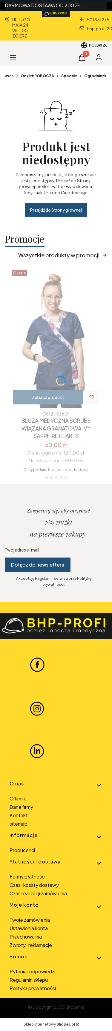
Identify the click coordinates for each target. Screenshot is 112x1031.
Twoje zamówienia (30, 920)
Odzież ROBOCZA (37, 76)
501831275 (98, 19)
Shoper (72, 1007)
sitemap (18, 824)
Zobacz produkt (48, 397)
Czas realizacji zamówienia (38, 893)
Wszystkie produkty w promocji (58, 255)
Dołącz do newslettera (37, 564)
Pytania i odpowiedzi (32, 971)
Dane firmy (21, 807)
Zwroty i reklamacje (31, 945)
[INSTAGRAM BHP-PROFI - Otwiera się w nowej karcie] (37, 708)
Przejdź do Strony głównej (56, 210)
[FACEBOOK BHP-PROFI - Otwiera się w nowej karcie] (37, 664)
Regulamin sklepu (29, 980)
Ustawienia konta (29, 928)
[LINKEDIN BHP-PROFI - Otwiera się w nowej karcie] (37, 751)
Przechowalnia (26, 936)
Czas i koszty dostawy (34, 885)
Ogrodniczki (95, 76)
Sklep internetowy (49, 1024)
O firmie (18, 798)
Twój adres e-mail (22, 549)
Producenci (22, 850)
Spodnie (69, 76)
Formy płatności (27, 876)
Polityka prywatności (33, 988)
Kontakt (19, 815)
